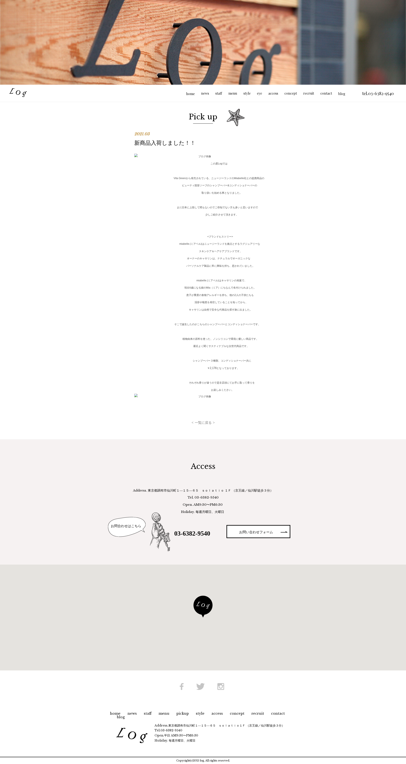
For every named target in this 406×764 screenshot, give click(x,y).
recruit (308, 93)
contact (326, 93)
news (205, 93)
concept (290, 93)
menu (232, 93)
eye (259, 93)
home (115, 713)
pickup (182, 713)
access (273, 93)
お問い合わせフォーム (256, 532)
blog (121, 717)
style (247, 93)
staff (218, 93)
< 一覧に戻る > (203, 422)
